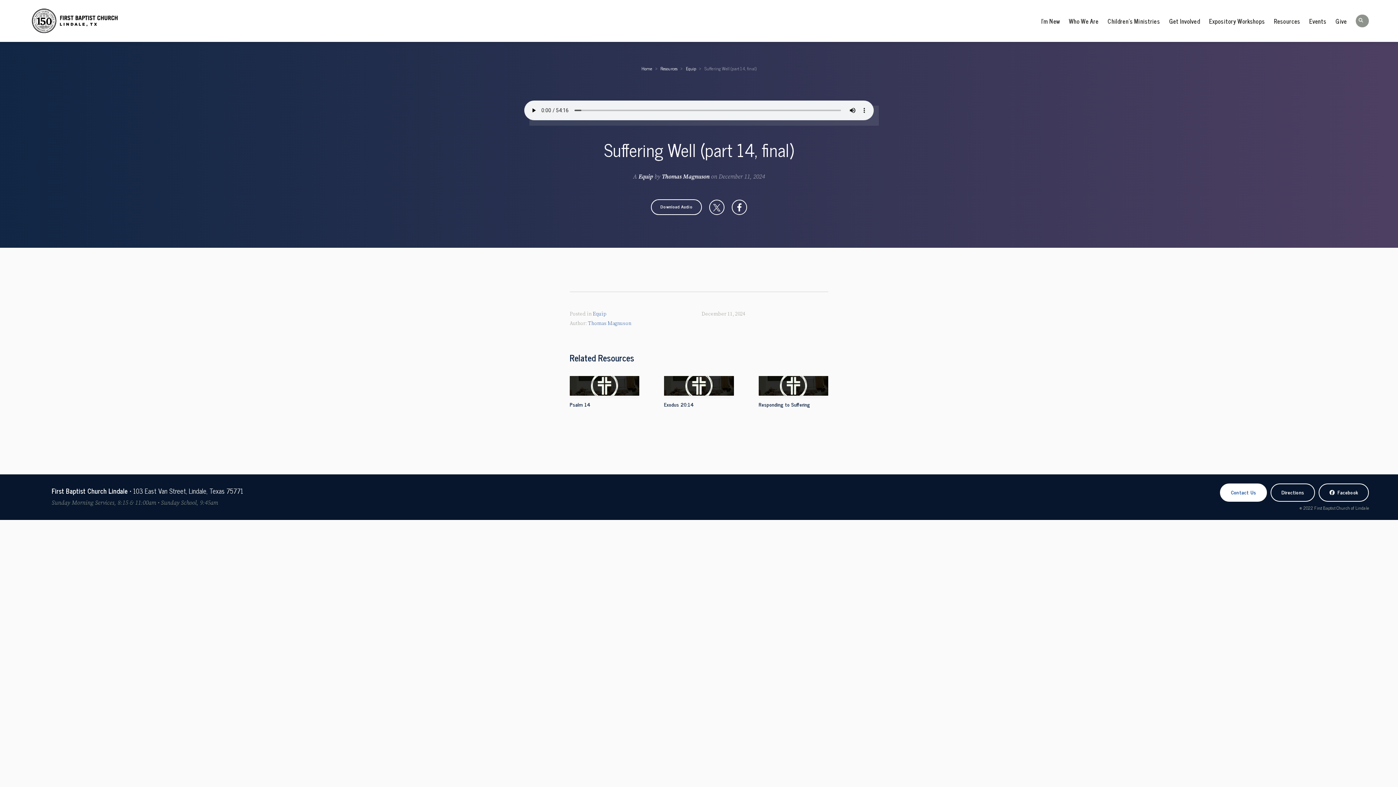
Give (1341, 21)
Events (1317, 21)
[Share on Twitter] (716, 207)
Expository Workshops (1237, 21)
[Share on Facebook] (739, 207)
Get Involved (1184, 21)
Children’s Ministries (1133, 21)
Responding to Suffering (784, 404)
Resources (1287, 21)
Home (646, 68)
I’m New (1050, 21)
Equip (691, 68)
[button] (1362, 21)
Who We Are (1084, 21)
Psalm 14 (580, 404)
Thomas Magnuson (686, 176)
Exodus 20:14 (679, 404)
